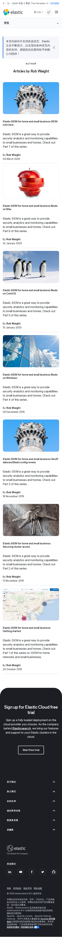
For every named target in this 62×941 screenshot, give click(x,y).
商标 (9, 888)
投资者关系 (12, 820)
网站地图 (38, 888)
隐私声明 (27, 888)
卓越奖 (10, 829)
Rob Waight (13, 154)
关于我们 (11, 782)
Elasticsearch (22, 728)
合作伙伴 (11, 801)
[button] (53, 47)
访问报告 (54, 3)
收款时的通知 (13, 927)
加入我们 (11, 791)
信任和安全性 (13, 810)
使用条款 (17, 888)
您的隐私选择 (27, 927)
